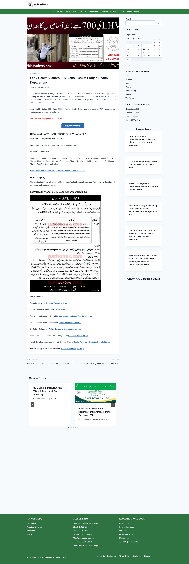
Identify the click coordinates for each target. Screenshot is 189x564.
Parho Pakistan (37, 87)
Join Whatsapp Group (130, 11)
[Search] (159, 22)
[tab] (68, 427)
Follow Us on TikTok (57, 310)
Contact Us (111, 556)
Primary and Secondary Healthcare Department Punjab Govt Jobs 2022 (94, 411)
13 (144, 49)
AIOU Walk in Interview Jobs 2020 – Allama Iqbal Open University (47, 391)
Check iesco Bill (132, 109)
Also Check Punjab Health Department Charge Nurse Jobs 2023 (57, 171)
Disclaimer (136, 556)
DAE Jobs (123, 531)
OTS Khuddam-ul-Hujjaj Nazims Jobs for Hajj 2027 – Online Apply (143, 164)
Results (105, 11)
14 (149, 49)
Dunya (128, 87)
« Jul (127, 65)
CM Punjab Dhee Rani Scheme (85, 523)
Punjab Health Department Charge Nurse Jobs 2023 (48, 362)
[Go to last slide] (32, 404)
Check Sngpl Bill (132, 116)
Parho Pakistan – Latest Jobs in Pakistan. (92, 342)
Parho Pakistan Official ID (70, 323)
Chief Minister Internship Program (87, 546)
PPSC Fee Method (80, 531)
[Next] (113, 404)
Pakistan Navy (32, 531)
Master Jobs (124, 538)
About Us (101, 556)
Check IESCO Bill (80, 527)
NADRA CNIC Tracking (82, 534)
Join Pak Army (71, 11)
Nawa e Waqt (130, 91)
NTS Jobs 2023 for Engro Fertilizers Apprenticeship (98, 362)
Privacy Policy (124, 556)
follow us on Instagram (78, 336)
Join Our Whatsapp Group (72, 349)
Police (29, 534)
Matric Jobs (124, 523)
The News (129, 98)
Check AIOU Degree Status (144, 278)
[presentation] (95, 393)
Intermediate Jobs (126, 527)
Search (128, 19)
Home (52, 11)
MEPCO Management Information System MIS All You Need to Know (143, 186)
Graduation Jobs (126, 534)
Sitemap (147, 556)
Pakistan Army (32, 523)
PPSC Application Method (83, 538)
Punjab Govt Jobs (37, 74)
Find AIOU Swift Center (82, 542)
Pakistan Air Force (34, 527)
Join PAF (83, 11)
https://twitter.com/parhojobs (68, 329)
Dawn (127, 83)
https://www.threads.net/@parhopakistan (74, 316)
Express (128, 79)
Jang (127, 76)
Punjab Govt (94, 11)
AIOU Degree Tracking (128, 542)
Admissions (114, 11)
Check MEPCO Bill (133, 120)
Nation (128, 94)
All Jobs (60, 11)
